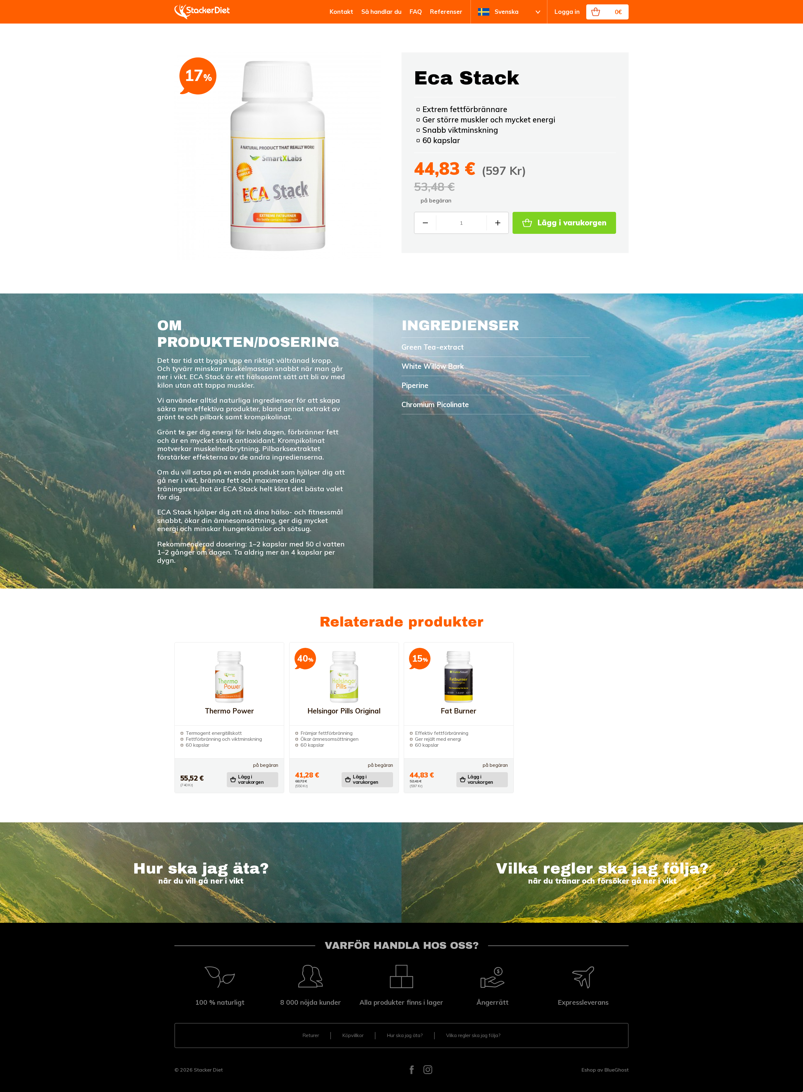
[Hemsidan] (202, 12)
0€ (618, 12)
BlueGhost (616, 1070)
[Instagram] (428, 1070)
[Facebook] (412, 1070)
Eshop (589, 1070)
